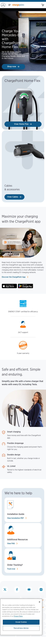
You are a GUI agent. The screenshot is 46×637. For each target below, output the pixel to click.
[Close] (39, 601)
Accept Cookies (21, 622)
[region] (21, 617)
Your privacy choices (21, 628)
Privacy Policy (18, 616)
